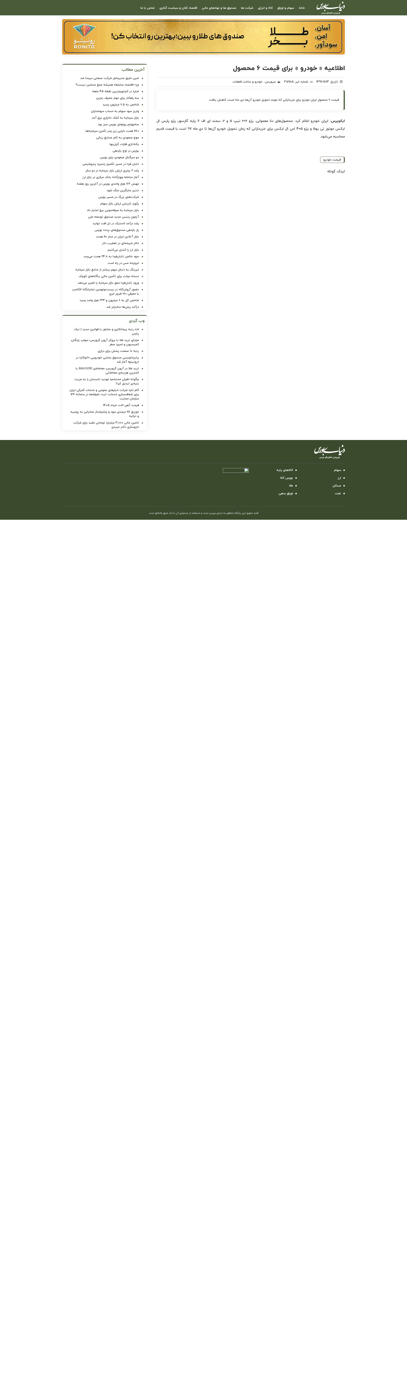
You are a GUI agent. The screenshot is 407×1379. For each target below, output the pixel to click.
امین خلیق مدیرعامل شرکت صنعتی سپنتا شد (109, 78)
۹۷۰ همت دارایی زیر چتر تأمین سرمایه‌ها (112, 131)
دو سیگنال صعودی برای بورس (119, 157)
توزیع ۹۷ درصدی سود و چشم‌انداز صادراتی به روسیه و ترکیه (104, 414)
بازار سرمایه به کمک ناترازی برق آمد (115, 118)
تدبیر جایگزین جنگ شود (123, 190)
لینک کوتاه (336, 171)
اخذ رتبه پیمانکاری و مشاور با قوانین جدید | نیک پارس (106, 331)
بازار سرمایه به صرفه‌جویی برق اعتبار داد (113, 210)
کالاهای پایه (285, 470)
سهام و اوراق (285, 8)
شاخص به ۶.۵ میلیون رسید (121, 105)
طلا (291, 486)
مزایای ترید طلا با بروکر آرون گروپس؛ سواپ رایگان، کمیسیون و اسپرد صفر (105, 342)
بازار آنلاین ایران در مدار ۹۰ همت (117, 237)
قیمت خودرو (332, 160)
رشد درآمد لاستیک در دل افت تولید (116, 223)
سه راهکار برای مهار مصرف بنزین (117, 98)
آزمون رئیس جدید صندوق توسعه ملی (113, 217)
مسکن (337, 486)
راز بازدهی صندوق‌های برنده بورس (117, 230)
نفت (338, 493)
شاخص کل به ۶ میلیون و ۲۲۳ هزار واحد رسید (109, 300)
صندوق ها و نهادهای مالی (219, 8)
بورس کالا (286, 478)
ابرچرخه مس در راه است (123, 263)
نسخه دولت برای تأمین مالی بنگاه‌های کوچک (109, 276)
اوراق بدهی (286, 493)
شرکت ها (247, 8)
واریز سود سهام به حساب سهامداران (115, 111)
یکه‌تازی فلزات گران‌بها (124, 144)
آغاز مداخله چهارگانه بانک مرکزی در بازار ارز (110, 177)
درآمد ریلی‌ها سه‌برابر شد (122, 307)
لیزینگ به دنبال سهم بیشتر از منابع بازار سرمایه (107, 270)
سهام (337, 470)
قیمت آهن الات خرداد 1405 (121, 405)
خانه (302, 8)
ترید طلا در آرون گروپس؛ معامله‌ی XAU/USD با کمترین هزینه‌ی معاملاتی (107, 370)
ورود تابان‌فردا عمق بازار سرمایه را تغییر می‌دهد (108, 283)
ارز (339, 478)
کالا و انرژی (265, 8)
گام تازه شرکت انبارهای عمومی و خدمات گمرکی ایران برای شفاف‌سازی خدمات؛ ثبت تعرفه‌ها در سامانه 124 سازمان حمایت (104, 394)
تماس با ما (147, 8)
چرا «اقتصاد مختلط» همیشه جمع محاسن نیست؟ (107, 85)
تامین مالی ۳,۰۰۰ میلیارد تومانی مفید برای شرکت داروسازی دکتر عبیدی (106, 425)
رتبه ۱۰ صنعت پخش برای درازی (118, 351)
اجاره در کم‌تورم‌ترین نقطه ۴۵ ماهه (115, 91)
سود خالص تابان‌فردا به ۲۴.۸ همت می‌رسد (111, 256)
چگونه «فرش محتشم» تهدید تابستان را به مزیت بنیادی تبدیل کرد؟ (106, 381)
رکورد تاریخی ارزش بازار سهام (119, 204)
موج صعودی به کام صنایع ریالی (117, 138)
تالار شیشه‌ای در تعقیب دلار (120, 243)
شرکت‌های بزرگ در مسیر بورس (118, 197)
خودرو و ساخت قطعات (247, 82)
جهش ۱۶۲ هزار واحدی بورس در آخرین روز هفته (108, 184)
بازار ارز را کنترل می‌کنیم (123, 250)
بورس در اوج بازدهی (126, 151)
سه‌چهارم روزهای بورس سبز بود (118, 124)
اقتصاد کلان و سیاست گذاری (178, 8)
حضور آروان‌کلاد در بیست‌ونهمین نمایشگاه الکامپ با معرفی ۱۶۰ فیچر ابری (105, 291)
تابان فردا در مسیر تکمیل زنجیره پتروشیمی (110, 164)
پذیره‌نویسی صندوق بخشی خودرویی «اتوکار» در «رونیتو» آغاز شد (107, 360)
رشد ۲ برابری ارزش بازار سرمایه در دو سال (112, 171)
